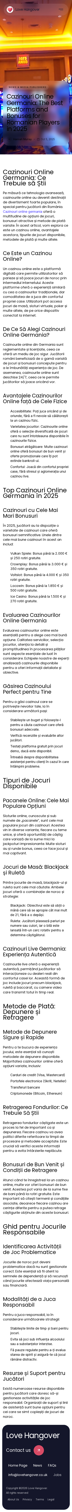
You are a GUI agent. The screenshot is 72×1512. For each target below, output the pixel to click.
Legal (51, 1499)
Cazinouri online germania (22, 211)
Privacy (27, 1499)
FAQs (52, 1465)
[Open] (60, 9)
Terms (40, 1499)
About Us (13, 1499)
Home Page (17, 1465)
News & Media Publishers (27, 87)
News (37, 1465)
